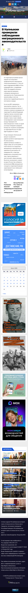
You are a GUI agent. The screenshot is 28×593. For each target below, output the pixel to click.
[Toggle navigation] (14, 17)
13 (14, 280)
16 (23, 280)
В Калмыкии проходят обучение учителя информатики (14, 508)
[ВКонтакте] (17, 179)
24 (4, 286)
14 (17, 280)
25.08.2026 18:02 (9, 510)
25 (7, 286)
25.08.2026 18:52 (9, 479)
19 (10, 283)
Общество (4, 26)
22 (20, 283)
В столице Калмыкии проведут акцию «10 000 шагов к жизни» (13, 461)
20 (14, 283)
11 (7, 280)
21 (17, 283)
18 (7, 283)
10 (4, 280)
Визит (5, 484)
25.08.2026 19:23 (9, 464)
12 (10, 280)
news (9, 49)
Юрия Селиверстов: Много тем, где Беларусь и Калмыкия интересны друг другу (14, 478)
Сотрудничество (13, 473)
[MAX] (15, 179)
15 (20, 280)
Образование (10, 484)
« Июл (4, 293)
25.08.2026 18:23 (9, 493)
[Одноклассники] (20, 179)
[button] (25, 16)
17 (4, 283)
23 (23, 283)
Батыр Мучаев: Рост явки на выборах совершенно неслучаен (19, 186)
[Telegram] (23, 179)
